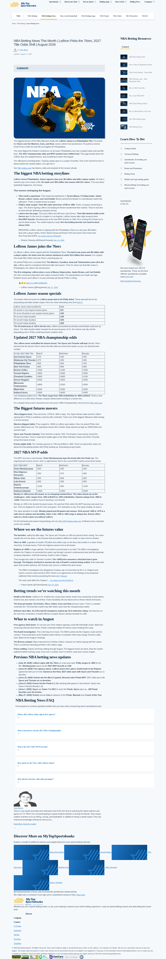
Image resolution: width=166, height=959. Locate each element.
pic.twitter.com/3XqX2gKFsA (61, 580)
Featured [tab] (125, 47)
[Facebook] (15, 827)
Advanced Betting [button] (131, 154)
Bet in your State (71, 2)
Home (14, 23)
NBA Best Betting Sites (137, 57)
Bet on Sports (88, 2)
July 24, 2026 (59, 240)
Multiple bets (63, 867)
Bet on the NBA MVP (136, 96)
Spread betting (106, 852)
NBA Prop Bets (132, 16)
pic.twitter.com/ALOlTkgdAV (49, 236)
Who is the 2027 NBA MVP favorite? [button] (32, 747)
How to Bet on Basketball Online (140, 65)
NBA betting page (24, 168)
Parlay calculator (55, 882)
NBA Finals (104, 16)
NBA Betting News (49, 16)
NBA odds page (96, 403)
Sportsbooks (53, 2)
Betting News (135, 2)
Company (148, 2)
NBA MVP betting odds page (69, 521)
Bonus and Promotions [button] (133, 168)
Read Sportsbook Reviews (130, 281)
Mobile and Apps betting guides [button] (136, 179)
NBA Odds (117, 16)
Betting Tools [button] (129, 174)
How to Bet (119, 2)
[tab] (85, 716)
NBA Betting (32, 16)
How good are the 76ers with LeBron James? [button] (36, 763)
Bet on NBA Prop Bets (137, 88)
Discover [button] (29, 914)
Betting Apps (104, 2)
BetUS (79, 302)
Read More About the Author (25, 824)
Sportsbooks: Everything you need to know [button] (135, 161)
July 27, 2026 (52, 287)
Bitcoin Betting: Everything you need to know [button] (136, 186)
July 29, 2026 (53, 585)
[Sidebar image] (123, 57)
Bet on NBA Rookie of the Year (140, 111)
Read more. (81, 895)
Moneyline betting (56, 852)
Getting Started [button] (130, 148)
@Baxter (63, 576)
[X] (14, 827)
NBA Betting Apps (88, 16)
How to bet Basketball (68, 16)
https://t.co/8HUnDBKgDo (36, 283)
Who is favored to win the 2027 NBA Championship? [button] (39, 731)
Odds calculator (110, 867)
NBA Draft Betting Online (138, 103)
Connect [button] (17, 922)
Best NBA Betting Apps (137, 119)
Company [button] (17, 918)
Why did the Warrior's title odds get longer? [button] (35, 779)
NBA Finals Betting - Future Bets (140, 72)
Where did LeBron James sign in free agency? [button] (36, 714)
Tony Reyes (24, 50)
